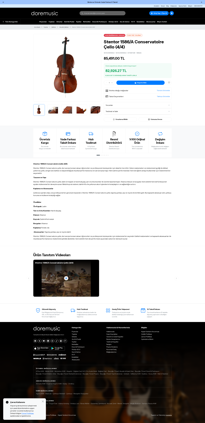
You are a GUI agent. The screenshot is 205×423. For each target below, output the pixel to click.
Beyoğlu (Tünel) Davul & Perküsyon (147, 371)
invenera (169, 415)
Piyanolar (43, 22)
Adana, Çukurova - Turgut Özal (46, 403)
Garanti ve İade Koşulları (114, 337)
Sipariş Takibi (182, 6)
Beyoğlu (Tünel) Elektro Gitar (46, 374)
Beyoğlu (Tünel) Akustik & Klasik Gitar (121, 371)
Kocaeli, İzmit (111, 403)
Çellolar (53, 27)
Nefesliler (87, 22)
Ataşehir (69, 371)
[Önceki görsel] (37, 68)
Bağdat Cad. (102, 371)
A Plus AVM (40, 371)
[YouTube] (44, 341)
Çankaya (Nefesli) (59, 394)
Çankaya (69, 394)
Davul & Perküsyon (99, 22)
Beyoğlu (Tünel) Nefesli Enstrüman (69, 374)
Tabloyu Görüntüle (163, 96)
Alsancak (48, 394)
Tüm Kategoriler (11, 22)
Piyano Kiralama (112, 347)
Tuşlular (51, 22)
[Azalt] (106, 83)
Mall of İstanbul (163, 374)
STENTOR (131, 53)
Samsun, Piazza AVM (149, 403)
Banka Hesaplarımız (113, 339)
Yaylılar (78, 22)
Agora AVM (40, 394)
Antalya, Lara (74, 403)
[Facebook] (35, 341)
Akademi (156, 6)
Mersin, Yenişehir (123, 403)
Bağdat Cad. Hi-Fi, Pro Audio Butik (85, 371)
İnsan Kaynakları (111, 334)
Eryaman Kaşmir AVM (54, 384)
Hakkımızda (110, 332)
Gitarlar (59, 22)
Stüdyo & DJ (113, 22)
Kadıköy (144, 374)
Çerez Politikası (146, 337)
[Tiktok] (57, 341)
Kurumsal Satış (111, 349)
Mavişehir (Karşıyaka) (81, 394)
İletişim (190, 6)
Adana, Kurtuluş (63, 403)
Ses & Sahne (125, 22)
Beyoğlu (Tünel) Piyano (91, 374)
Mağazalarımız (111, 352)
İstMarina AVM (136, 374)
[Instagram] (52, 341)
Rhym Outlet (162, 22)
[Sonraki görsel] (97, 68)
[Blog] (65, 341)
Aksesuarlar (150, 22)
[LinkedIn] (48, 341)
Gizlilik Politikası (146, 334)
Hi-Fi (133, 22)
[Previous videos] (28, 278)
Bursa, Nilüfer (85, 403)
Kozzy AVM (152, 374)
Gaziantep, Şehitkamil (98, 403)
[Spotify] (61, 341)
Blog (167, 6)
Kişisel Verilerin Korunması (150, 332)
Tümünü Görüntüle (163, 90)
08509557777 (198, 6)
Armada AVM (40, 384)
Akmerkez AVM (59, 371)
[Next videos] (176, 278)
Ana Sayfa (37, 27)
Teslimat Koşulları (112, 342)
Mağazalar (174, 6)
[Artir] (112, 83)
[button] (138, 90)
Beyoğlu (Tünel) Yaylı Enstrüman (111, 374)
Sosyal (163, 6)
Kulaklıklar (141, 22)
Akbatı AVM (49, 371)
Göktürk (126, 374)
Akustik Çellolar (64, 27)
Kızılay (65, 384)
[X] (39, 341)
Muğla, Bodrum (135, 403)
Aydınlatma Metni (147, 339)
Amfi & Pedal (69, 22)
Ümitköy (71, 384)
